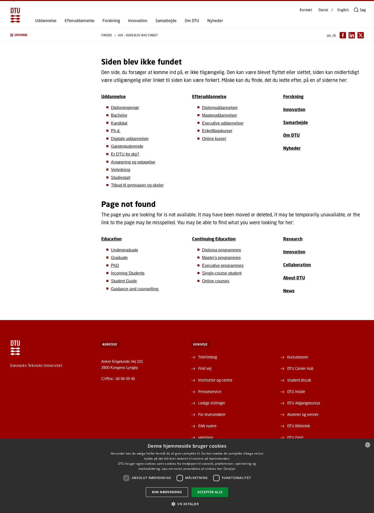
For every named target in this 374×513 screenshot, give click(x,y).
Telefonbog (207, 357)
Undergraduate (124, 250)
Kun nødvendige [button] (167, 492)
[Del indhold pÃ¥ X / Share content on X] (360, 35)
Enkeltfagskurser (217, 131)
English (343, 10)
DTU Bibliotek (298, 426)
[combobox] (367, 444)
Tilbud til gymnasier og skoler (137, 185)
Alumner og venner (303, 414)
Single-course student (221, 273)
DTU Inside (296, 391)
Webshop (205, 437)
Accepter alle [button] (209, 492)
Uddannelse (45, 21)
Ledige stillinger (211, 403)
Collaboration (297, 264)
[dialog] (187, 476)
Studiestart (120, 177)
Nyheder (215, 21)
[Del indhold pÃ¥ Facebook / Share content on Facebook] (343, 35)
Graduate (119, 257)
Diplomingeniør (125, 107)
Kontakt (306, 10)
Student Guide (124, 281)
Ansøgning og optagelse (133, 162)
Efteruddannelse (79, 21)
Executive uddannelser (222, 123)
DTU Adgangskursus (303, 403)
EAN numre (207, 426)
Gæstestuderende (127, 146)
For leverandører (212, 414)
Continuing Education (214, 239)
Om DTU (192, 21)
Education (111, 239)
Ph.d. (115, 131)
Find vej (204, 368)
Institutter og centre (215, 380)
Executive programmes (222, 265)
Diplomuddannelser (220, 107)
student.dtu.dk (299, 380)
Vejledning (120, 170)
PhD (115, 265)
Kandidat (119, 123)
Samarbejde (166, 21)
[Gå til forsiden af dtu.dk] (15, 15)
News (289, 290)
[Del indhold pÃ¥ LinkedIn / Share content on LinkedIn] (352, 35)
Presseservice (209, 391)
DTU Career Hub (300, 368)
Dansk (323, 10)
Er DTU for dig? (125, 154)
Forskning (111, 21)
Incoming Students (128, 273)
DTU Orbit (295, 437)
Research (293, 239)
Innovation (137, 21)
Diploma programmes (221, 250)
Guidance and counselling (135, 289)
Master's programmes (221, 257)
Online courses (215, 281)
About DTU (294, 277)
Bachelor (119, 115)
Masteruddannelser (219, 115)
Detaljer (230, 468)
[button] (50, 35)
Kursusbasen (297, 357)
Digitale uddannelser (130, 139)
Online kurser (214, 139)
